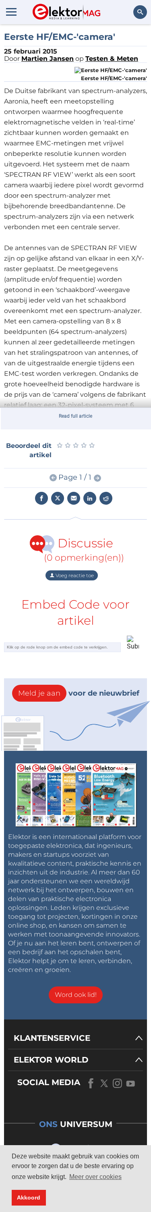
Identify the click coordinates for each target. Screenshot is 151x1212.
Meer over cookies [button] (95, 1176)
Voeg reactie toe (74, 575)
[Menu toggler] (11, 11)
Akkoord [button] (28, 1197)
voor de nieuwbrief (78, 693)
